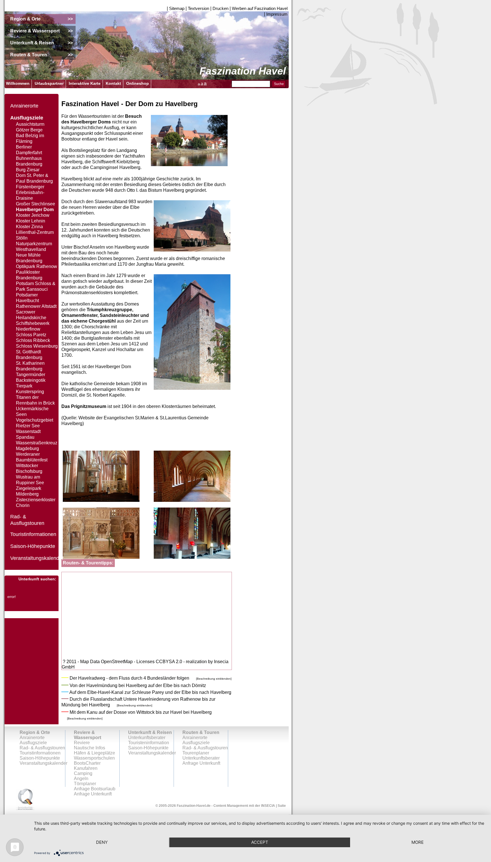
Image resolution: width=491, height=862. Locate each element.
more (417, 842)
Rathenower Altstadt (36, 306)
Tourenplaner (195, 752)
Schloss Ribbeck (33, 340)
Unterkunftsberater (146, 737)
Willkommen (18, 83)
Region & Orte (35, 732)
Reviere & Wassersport (87, 735)
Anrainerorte (24, 106)
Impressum (277, 14)
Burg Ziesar (27, 169)
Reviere (82, 742)
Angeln (81, 778)
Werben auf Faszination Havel (260, 8)
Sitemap (176, 8)
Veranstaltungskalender (37, 558)
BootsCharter (87, 763)
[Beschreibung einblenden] (214, 678)
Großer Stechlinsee (35, 203)
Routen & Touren (200, 732)
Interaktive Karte (85, 83)
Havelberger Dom (35, 209)
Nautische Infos (89, 747)
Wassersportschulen (94, 758)
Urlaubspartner (49, 83)
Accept (259, 842)
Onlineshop (137, 83)
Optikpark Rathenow (36, 266)
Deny (102, 842)
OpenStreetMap (117, 661)
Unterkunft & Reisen (150, 732)
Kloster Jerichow (32, 215)
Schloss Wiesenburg (37, 346)
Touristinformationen (33, 534)
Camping (83, 773)
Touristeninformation (148, 742)
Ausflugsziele (26, 118)
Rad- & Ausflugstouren (42, 747)
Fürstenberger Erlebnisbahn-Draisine (30, 192)
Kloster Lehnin (30, 220)
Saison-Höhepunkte (32, 546)
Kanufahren (85, 768)
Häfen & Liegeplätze (94, 752)
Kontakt (113, 83)
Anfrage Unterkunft (201, 763)
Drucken (220, 8)
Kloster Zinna (29, 226)
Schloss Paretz (31, 334)
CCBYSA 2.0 (169, 661)
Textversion (198, 8)
